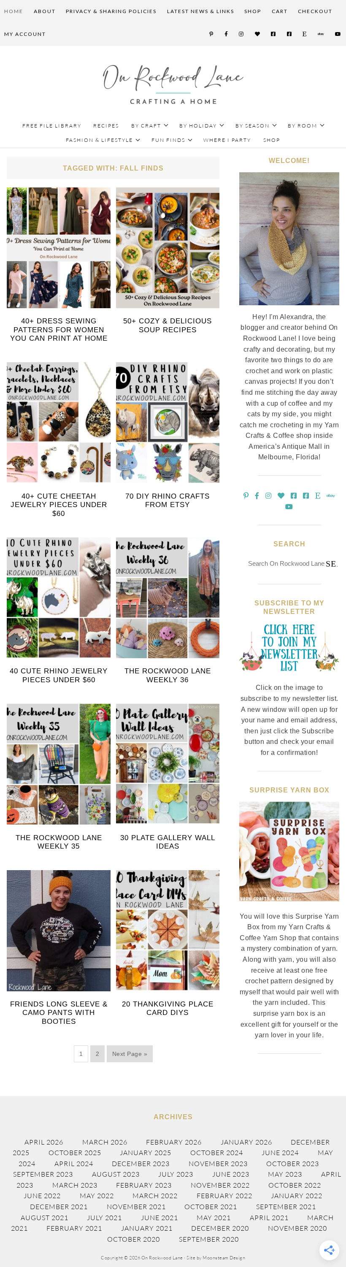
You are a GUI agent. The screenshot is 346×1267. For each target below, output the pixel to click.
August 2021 (44, 1217)
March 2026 (104, 1142)
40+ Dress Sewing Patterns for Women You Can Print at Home (59, 329)
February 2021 (74, 1228)
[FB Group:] (274, 34)
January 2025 (145, 1152)
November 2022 (220, 1185)
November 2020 (297, 1228)
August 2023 (116, 1174)
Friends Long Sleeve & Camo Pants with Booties (59, 1013)
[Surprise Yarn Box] (289, 906)
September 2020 (209, 1239)
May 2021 (214, 1217)
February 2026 (174, 1142)
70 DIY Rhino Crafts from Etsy (167, 500)
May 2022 (97, 1195)
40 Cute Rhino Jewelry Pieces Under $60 (59, 675)
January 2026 (246, 1142)
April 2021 (269, 1217)
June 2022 (42, 1195)
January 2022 (296, 1195)
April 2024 (73, 1163)
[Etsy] (304, 34)
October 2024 (216, 1152)
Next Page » (130, 1053)
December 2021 (59, 1206)
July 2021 (104, 1217)
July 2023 (175, 1174)
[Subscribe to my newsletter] (289, 678)
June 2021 (159, 1217)
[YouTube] (338, 34)
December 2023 (141, 1163)
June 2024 (280, 1152)
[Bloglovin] (258, 34)
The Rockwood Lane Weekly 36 (167, 675)
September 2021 (286, 1206)
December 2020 (220, 1228)
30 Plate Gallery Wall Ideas (167, 842)
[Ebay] (321, 34)
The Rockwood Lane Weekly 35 (59, 842)
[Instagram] (242, 34)
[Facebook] (226, 34)
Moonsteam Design (224, 1258)
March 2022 (155, 1195)
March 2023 (74, 1185)
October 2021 (210, 1206)
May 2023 (285, 1174)
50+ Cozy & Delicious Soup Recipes (167, 325)
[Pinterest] (211, 34)
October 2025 (75, 1152)
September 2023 (43, 1174)
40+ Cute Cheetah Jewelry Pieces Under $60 (59, 505)
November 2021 (136, 1206)
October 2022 (294, 1185)
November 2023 (218, 1163)
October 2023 (292, 1163)
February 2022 (224, 1195)
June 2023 (230, 1174)
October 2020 (133, 1239)
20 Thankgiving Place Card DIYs (168, 1008)
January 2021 (147, 1228)
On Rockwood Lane (173, 84)
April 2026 (43, 1142)
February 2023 (144, 1185)
